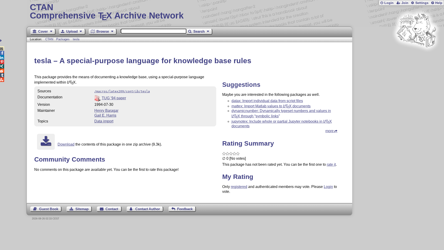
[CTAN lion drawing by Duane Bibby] (416, 56)
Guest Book (48, 209)
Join (404, 3)
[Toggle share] (1, 40)
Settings (422, 3)
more (329, 131)
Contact (111, 209)
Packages (63, 39)
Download (66, 144)
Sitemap (82, 209)
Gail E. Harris (105, 115)
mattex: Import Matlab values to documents (271, 106)
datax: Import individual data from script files (267, 101)
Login (389, 3)
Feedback (185, 209)
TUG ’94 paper (114, 98)
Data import (103, 121)
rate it (331, 164)
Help (438, 3)
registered (239, 187)
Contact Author (147, 209)
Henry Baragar (106, 110)
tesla (76, 39)
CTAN (49, 39)
